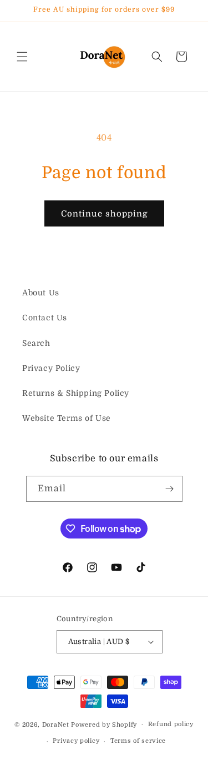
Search (36, 343)
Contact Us (44, 317)
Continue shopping (104, 214)
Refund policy (171, 724)
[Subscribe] (170, 489)
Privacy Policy (51, 368)
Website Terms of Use (66, 418)
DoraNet (57, 724)
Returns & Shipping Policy (75, 393)
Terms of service (138, 740)
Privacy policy (76, 740)
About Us (40, 292)
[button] (22, 56)
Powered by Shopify (104, 724)
